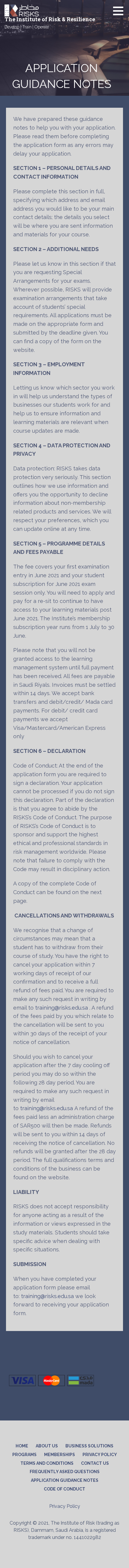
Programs (24, 1454)
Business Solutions (89, 1446)
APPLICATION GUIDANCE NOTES (64, 1480)
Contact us (95, 1463)
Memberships (59, 1454)
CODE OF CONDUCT (64, 1489)
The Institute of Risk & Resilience (49, 19)
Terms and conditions (47, 1463)
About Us (47, 1446)
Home (22, 1446)
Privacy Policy (99, 1454)
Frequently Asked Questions (65, 1471)
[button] (120, 11)
